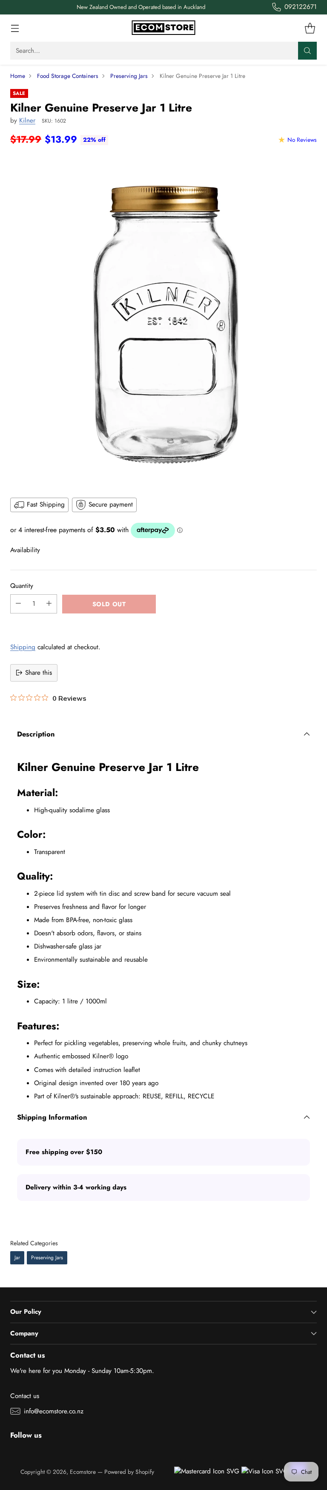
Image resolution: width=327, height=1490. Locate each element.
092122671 (300, 6)
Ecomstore (83, 1471)
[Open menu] (14, 28)
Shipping (22, 647)
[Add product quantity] (49, 604)
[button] (163, 622)
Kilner (27, 120)
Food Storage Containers (67, 76)
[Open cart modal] (309, 28)
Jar (17, 1257)
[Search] (307, 51)
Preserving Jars (129, 76)
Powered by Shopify (129, 1471)
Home (17, 76)
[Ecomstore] (163, 28)
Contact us (24, 1396)
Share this (38, 672)
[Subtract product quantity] (18, 604)
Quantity (21, 585)
